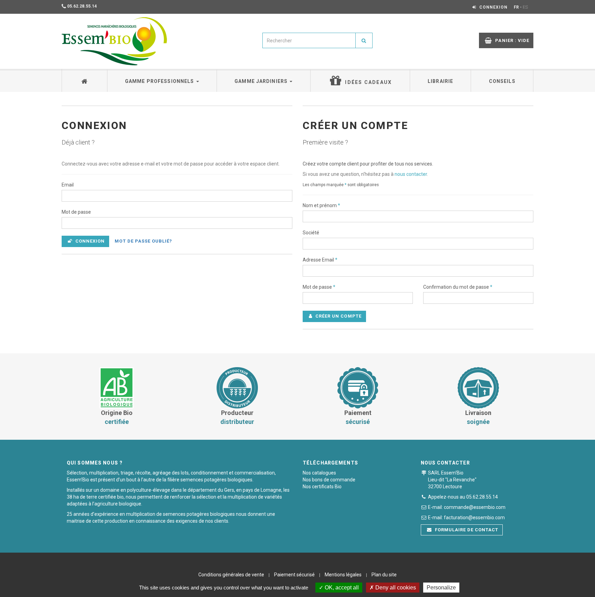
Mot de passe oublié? (143, 241)
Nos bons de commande (329, 479)
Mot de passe (76, 212)
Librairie (440, 81)
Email (68, 185)
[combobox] (309, 40)
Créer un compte (338, 316)
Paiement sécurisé (294, 574)
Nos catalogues (319, 473)
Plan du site (384, 574)
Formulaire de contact (466, 529)
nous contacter (411, 174)
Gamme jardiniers (261, 81)
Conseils (502, 81)
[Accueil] (84, 80)
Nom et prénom (321, 205)
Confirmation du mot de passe (457, 287)
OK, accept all (341, 587)
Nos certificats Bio (322, 486)
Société (311, 232)
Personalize (441, 587)
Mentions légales (343, 574)
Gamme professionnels (160, 81)
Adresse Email (320, 260)
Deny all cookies (395, 587)
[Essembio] (114, 41)
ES (525, 7)
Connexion (89, 241)
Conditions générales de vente (231, 574)
